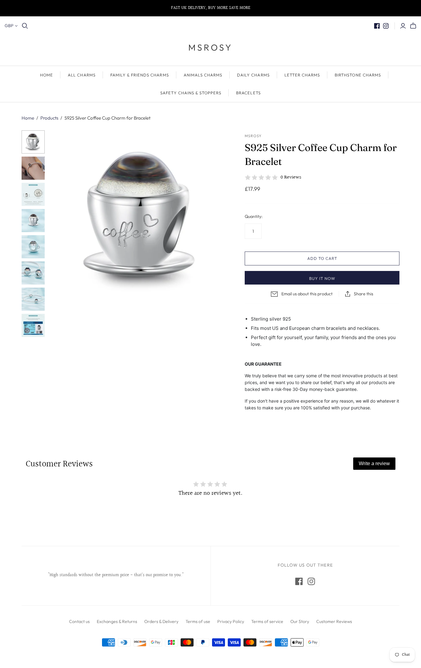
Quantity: (254, 216)
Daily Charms (253, 74)
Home (28, 118)
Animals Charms (203, 74)
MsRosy (210, 47)
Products (49, 118)
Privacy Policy (230, 621)
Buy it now (322, 278)
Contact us (79, 621)
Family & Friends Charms (139, 74)
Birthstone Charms (358, 74)
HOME (46, 74)
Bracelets (248, 92)
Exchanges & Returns (117, 621)
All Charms (81, 74)
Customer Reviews (334, 621)
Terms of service (267, 621)
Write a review (374, 463)
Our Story (299, 621)
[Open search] (25, 26)
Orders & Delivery (161, 621)
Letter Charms (302, 74)
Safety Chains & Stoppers (190, 92)
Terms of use (198, 621)
